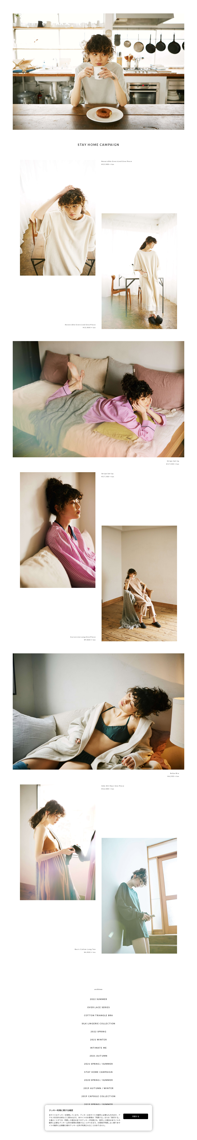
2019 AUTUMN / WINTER (98, 1088)
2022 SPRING (98, 1031)
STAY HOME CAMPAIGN (98, 1072)
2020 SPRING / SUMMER (98, 1080)
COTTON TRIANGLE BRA (98, 1015)
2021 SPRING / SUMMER (98, 1064)
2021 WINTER (98, 1039)
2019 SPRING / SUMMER (98, 1104)
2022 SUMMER (98, 999)
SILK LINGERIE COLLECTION (98, 1023)
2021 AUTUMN (98, 1056)
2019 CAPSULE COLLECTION (98, 1096)
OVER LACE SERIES (98, 1007)
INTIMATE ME (98, 1048)
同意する (135, 1116)
